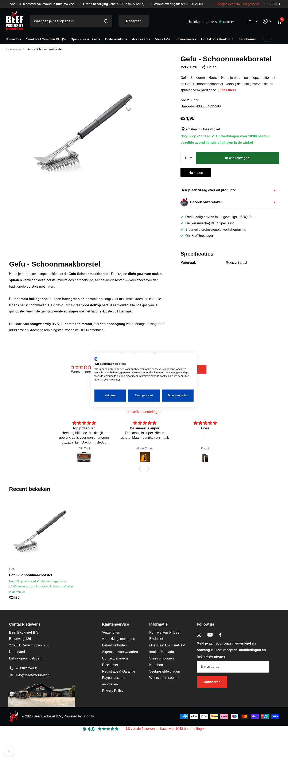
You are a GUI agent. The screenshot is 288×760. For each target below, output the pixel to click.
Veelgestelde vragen (164, 671)
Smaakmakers (185, 39)
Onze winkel (210, 129)
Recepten (133, 21)
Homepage (13, 49)
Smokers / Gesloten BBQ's (46, 39)
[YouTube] (210, 635)
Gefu (193, 67)
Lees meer (227, 90)
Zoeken (106, 21)
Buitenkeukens (116, 39)
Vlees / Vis (162, 39)
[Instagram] (199, 635)
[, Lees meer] (253, 21)
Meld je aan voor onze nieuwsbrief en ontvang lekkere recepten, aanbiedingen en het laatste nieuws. (231, 650)
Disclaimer (110, 665)
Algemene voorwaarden (120, 652)
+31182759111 (27, 668)
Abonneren (211, 682)
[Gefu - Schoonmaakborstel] (41, 531)
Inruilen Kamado (161, 652)
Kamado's (13, 39)
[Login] (267, 21)
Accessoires (141, 39)
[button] (192, 154)
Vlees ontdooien (161, 658)
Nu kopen (195, 172)
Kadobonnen (247, 39)
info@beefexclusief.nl (33, 675)
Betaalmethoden (114, 645)
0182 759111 (273, 4)
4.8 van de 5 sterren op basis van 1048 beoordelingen (165, 729)
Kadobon (156, 665)
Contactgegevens (115, 658)
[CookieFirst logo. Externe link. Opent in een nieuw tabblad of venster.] (96, 359)
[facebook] (220, 635)
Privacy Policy (112, 691)
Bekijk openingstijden (25, 658)
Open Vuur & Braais (85, 39)
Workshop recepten (163, 678)
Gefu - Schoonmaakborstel (30, 575)
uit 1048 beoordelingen (144, 412)
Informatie (158, 624)
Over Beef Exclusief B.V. (167, 645)
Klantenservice (115, 624)
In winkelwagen (237, 158)
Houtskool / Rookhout (217, 39)
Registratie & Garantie (118, 671)
